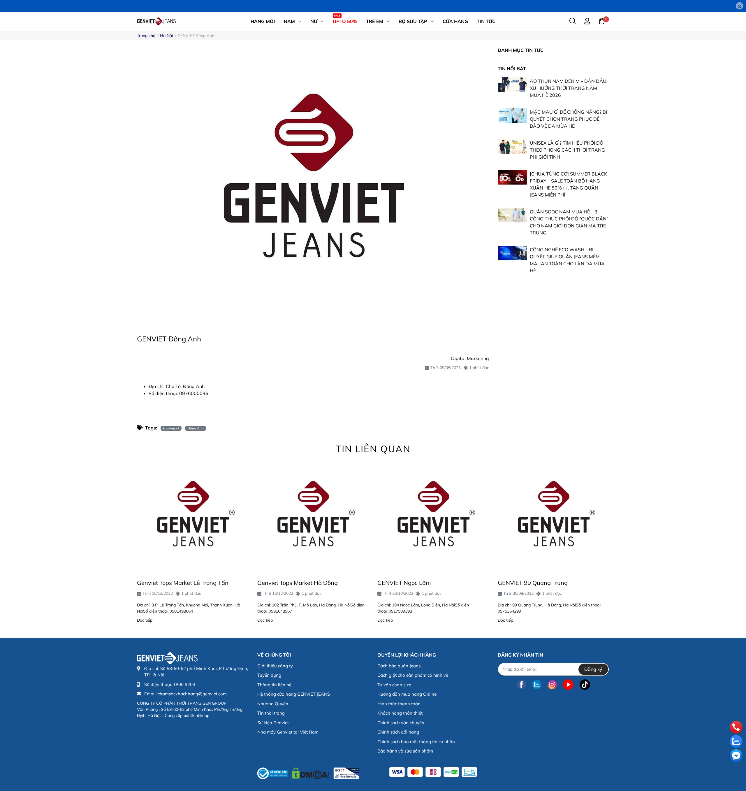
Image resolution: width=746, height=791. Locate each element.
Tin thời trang (271, 713)
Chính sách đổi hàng (398, 732)
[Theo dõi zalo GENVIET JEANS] (536, 684)
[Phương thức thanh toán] (433, 772)
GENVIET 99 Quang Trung (533, 582)
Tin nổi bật (512, 68)
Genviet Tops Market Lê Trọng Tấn (182, 582)
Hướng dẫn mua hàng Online (407, 694)
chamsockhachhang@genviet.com (192, 694)
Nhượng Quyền (272, 703)
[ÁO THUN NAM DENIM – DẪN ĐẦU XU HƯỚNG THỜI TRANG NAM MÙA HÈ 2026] (512, 84)
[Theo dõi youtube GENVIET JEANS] (568, 684)
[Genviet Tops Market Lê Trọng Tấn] (193, 517)
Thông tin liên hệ (274, 684)
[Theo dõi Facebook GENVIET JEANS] (521, 684)
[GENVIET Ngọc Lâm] (433, 517)
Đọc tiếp (144, 620)
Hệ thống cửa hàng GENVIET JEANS (293, 694)
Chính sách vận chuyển (400, 722)
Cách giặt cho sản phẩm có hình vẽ (412, 675)
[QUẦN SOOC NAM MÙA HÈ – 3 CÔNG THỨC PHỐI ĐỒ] (512, 215)
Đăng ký (593, 669)
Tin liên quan (373, 449)
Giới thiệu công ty (275, 666)
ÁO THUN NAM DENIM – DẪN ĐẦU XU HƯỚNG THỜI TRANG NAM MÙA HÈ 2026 (568, 88)
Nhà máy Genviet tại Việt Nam (288, 732)
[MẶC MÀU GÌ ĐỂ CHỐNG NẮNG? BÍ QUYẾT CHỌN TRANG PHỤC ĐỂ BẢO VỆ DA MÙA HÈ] (512, 115)
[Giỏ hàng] (602, 20)
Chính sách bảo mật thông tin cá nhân (416, 741)
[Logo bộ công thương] (308, 771)
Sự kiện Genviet (273, 722)
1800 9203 (184, 684)
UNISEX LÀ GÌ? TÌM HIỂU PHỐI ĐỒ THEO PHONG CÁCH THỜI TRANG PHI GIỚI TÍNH (567, 150)
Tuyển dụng (269, 675)
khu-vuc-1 (171, 428)
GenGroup (199, 715)
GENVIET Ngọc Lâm (404, 582)
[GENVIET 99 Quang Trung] (553, 517)
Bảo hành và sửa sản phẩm (405, 751)
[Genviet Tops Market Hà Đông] (313, 517)
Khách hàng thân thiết (400, 713)
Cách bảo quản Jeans (398, 666)
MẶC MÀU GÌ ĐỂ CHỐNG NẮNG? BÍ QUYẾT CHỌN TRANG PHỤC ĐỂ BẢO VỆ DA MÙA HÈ (568, 119)
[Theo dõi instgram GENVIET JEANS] (552, 684)
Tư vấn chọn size (394, 684)
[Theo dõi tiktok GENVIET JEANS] (585, 684)
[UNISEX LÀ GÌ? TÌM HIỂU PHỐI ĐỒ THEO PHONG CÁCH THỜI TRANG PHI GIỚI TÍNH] (512, 146)
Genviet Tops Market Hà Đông (297, 582)
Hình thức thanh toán (398, 703)
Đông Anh (195, 428)
